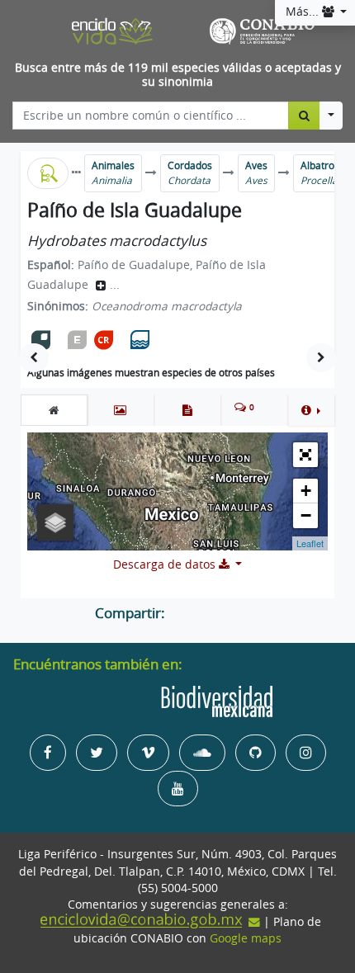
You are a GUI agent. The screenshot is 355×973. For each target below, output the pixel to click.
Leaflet (310, 543)
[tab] (54, 410)
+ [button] (306, 490)
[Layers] (55, 522)
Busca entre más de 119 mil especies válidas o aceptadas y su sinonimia (178, 74)
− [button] (306, 515)
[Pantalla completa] (305, 454)
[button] (310, 410)
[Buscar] (304, 116)
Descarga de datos (166, 564)
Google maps (246, 938)
